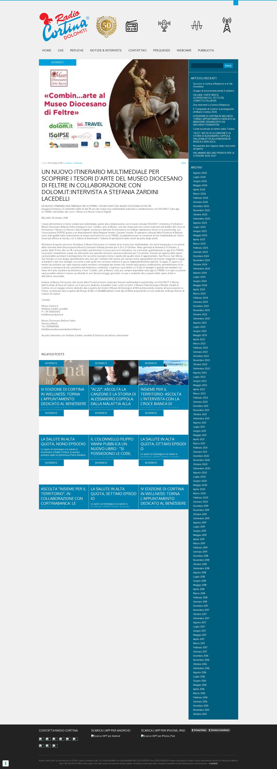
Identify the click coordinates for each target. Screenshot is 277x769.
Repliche (77, 50)
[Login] (235, 2)
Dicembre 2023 (201, 306)
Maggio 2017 (199, 635)
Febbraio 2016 (200, 697)
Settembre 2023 (201, 318)
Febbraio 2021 (200, 447)
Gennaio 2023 (200, 351)
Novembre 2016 (201, 660)
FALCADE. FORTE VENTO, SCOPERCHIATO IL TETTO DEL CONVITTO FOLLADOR (208, 98)
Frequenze (161, 50)
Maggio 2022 (200, 385)
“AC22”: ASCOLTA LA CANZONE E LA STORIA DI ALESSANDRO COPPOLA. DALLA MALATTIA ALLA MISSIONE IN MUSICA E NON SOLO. (212, 137)
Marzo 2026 (199, 193)
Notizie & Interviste (106, 50)
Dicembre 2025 (201, 206)
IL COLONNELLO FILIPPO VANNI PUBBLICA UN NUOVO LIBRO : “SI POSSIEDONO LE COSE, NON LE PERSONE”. (112, 448)
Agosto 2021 (199, 422)
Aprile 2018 (198, 589)
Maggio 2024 (200, 285)
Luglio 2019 (199, 526)
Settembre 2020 (201, 468)
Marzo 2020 (199, 493)
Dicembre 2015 (200, 705)
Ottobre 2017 (200, 614)
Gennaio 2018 (200, 601)
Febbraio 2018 (200, 597)
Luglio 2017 (199, 626)
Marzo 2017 (199, 643)
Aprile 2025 (199, 239)
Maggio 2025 (200, 235)
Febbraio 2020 (200, 497)
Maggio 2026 (200, 185)
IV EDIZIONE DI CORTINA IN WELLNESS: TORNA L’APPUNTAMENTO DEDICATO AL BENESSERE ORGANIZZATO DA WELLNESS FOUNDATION (63, 401)
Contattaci (137, 50)
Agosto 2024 (200, 272)
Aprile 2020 (199, 489)
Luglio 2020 (199, 476)
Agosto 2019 (199, 522)
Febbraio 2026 (200, 197)
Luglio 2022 (199, 376)
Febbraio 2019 (200, 547)
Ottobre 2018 (200, 564)
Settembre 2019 (201, 518)
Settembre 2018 (201, 568)
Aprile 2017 (198, 639)
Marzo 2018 (199, 593)
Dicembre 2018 (200, 555)
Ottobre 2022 (200, 364)
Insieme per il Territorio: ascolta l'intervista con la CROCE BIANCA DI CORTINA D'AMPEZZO (161, 399)
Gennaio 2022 (200, 401)
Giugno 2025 (200, 231)
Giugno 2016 (199, 680)
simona (68, 163)
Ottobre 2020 (200, 464)
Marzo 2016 (199, 693)
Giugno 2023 (199, 331)
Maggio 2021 (199, 435)
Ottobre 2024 (200, 264)
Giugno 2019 (199, 530)
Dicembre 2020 (201, 456)
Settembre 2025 (201, 218)
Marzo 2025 (199, 243)
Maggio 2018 (199, 585)
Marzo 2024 (199, 293)
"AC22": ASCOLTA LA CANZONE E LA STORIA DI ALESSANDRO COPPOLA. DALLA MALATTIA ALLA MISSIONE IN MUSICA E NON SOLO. (113, 401)
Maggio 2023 (200, 335)
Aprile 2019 (199, 539)
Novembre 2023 (201, 310)
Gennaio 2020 (200, 501)
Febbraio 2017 (200, 647)
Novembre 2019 (201, 510)
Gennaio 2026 (200, 202)
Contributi (213, 763)
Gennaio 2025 (200, 252)
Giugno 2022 (200, 381)
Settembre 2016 (201, 668)
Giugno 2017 (199, 630)
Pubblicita (206, 50)
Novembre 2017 (201, 610)
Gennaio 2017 (200, 651)
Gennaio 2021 (200, 451)
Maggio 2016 (200, 685)
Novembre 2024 (201, 260)
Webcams (184, 50)
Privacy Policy (200, 730)
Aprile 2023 (199, 339)
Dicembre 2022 (201, 356)
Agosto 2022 (200, 372)
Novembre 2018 (201, 560)
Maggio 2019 (200, 535)
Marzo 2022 (199, 393)
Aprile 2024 (199, 289)
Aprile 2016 (199, 689)
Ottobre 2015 (200, 714)
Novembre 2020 (201, 460)
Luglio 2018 (199, 576)
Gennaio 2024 (200, 302)
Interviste (78, 163)
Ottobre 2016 (200, 664)
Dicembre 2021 (200, 406)
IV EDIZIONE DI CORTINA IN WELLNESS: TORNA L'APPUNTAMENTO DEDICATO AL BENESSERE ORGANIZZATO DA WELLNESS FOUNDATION (163, 500)
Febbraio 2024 (200, 297)
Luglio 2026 (199, 177)
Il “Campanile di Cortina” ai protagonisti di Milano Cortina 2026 (213, 110)
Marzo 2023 (199, 343)
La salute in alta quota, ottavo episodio (163, 443)
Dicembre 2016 (200, 655)
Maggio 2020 (200, 485)
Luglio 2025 (199, 227)
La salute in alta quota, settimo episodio (113, 493)
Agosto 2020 (200, 472)
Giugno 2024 (200, 281)
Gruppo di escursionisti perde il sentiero (213, 90)
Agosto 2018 (199, 572)
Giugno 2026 (200, 181)
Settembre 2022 (201, 368)
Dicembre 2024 (201, 256)
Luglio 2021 (199, 426)
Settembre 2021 (201, 418)
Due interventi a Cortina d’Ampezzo (211, 104)
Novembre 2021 (201, 410)
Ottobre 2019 (200, 514)
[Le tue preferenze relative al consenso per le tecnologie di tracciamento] (6, 763)
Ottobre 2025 (200, 214)
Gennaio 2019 (200, 551)
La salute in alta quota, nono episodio (63, 441)
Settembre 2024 (201, 268)
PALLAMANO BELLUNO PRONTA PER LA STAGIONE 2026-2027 (213, 154)
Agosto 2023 (200, 322)
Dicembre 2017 (200, 605)
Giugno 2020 (200, 481)
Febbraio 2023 (200, 347)
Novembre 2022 (201, 360)
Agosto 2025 (200, 222)
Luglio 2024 (199, 277)
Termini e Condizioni (220, 730)
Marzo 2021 (199, 443)
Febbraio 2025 (200, 247)
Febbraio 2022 (200, 397)
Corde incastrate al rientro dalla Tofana (213, 128)
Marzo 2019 (199, 543)
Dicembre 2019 (200, 506)
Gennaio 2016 (200, 701)
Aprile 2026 (199, 189)
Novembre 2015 (201, 709)
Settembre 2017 (201, 618)
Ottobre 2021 (200, 414)
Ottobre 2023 (200, 314)
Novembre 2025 (201, 210)
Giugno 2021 (199, 431)
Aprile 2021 (198, 439)
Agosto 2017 (199, 622)
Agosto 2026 (200, 172)
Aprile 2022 (199, 389)
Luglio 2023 (199, 327)
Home (46, 50)
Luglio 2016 (199, 676)
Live (61, 50)
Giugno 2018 (199, 580)
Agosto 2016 (199, 672)
